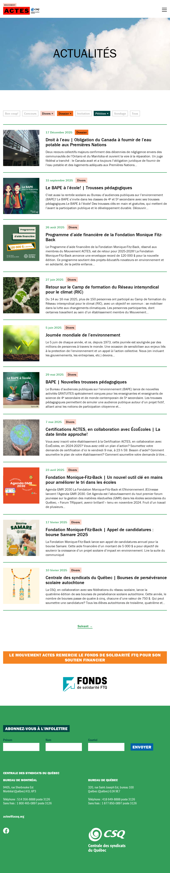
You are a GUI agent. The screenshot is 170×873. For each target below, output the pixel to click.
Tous (135, 113)
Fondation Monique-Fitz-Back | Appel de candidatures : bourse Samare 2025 (99, 532)
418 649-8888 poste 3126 (118, 799)
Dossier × (65, 113)
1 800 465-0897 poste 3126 (34, 803)
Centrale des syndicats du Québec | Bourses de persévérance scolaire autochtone (106, 580)
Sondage (120, 113)
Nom (48, 740)
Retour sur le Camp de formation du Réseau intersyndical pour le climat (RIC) (102, 289)
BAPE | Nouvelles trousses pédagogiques (86, 382)
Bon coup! (11, 113)
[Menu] (164, 10)
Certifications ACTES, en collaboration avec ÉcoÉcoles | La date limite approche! (103, 431)
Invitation (83, 113)
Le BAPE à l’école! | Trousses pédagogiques (89, 187)
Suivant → (85, 626)
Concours (30, 113)
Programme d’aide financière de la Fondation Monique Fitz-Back (104, 237)
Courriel (92, 740)
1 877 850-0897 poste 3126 (119, 803)
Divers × (47, 113)
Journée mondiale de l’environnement (83, 335)
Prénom (7, 740)
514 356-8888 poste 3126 (33, 799)
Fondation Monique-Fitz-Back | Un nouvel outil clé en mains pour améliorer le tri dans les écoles (104, 479)
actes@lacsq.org (13, 816)
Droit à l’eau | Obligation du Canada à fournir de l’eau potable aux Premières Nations (98, 142)
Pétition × (102, 113)
